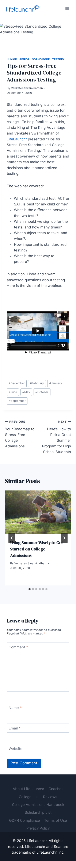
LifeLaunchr (17, 139)
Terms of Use (55, 820)
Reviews (50, 797)
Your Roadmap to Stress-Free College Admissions (19, 434)
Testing (58, 59)
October (41, 392)
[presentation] (38, 512)
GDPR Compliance (24, 820)
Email (15, 728)
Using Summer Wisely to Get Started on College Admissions (36, 549)
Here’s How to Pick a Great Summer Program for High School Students (56, 437)
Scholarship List (38, 812)
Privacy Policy (38, 828)
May (26, 392)
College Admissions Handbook (38, 805)
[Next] (64, 538)
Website (15, 749)
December (17, 383)
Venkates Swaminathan (27, 88)
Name (15, 708)
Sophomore (41, 59)
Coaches (56, 789)
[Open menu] (67, 8)
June (13, 392)
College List (29, 797)
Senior (24, 59)
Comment (18, 647)
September (17, 400)
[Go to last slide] (11, 538)
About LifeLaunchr (28, 789)
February (37, 383)
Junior (12, 59)
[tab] (29, 589)
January (55, 383)
